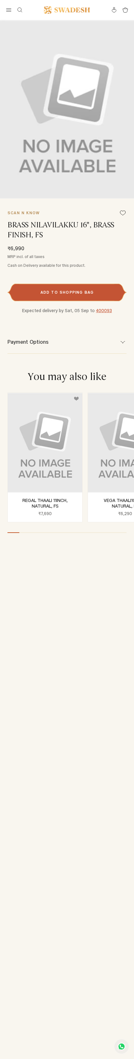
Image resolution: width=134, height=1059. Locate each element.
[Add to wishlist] (76, 399)
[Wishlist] (123, 213)
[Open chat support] (121, 1046)
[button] (67, 292)
